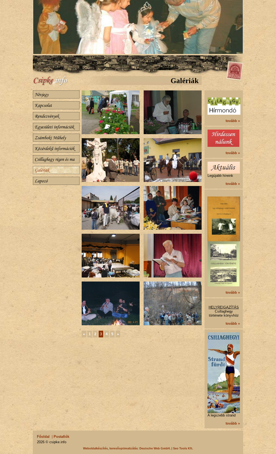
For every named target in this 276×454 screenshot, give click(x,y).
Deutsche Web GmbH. (155, 448)
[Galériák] (56, 170)
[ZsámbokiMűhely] (56, 138)
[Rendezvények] (56, 116)
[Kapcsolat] (56, 105)
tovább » (233, 121)
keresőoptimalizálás (123, 448)
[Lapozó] (56, 181)
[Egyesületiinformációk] (56, 127)
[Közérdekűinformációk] (56, 148)
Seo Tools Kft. (183, 448)
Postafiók (61, 437)
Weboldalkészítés (95, 448)
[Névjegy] (56, 94)
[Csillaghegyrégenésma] (56, 159)
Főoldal (43, 437)
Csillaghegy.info (57, 81)
